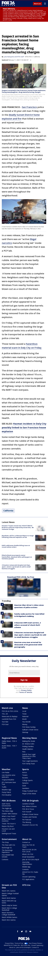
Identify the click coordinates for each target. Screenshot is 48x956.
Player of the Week (29, 794)
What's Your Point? (8, 816)
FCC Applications (28, 879)
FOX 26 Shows (9, 800)
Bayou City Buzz (8, 826)
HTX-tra (26, 885)
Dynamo (25, 783)
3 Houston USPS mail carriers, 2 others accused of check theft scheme (27, 625)
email (30, 931)
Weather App (6, 790)
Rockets (25, 778)
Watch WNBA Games (9, 917)
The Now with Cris (8, 845)
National (25, 716)
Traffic (4, 787)
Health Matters (27, 749)
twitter (22, 931)
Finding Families (28, 746)
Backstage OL (7, 848)
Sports (25, 769)
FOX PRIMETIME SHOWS (8, 856)
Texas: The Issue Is (9, 824)
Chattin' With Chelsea (9, 814)
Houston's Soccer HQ (30, 825)
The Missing (26, 822)
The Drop (5, 842)
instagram (26, 931)
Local (24, 711)
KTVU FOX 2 (29, 57)
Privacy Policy (26, 690)
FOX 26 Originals (30, 800)
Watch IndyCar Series (9, 905)
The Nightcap (6, 808)
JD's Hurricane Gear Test (9, 783)
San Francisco (29, 107)
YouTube (5, 722)
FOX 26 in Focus (28, 809)
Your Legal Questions (30, 761)
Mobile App (26, 867)
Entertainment (9, 839)
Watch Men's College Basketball (9, 909)
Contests (5, 859)
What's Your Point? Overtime (8, 820)
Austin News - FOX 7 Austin (9, 747)
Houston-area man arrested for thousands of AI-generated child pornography (28, 644)
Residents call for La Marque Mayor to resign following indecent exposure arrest (18, 536)
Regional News (9, 738)
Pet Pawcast (26, 820)
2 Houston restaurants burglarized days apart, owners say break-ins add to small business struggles (16, 566)
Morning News (29, 738)
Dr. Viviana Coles (28, 744)
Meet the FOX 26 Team (28, 846)
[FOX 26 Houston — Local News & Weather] (8, 3)
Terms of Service (25, 692)
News (25, 708)
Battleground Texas (9, 833)
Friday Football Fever (29, 791)
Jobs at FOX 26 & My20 (30, 859)
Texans (24, 775)
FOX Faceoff (26, 812)
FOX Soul (5, 724)
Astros (24, 772)
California (37, 57)
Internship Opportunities (27, 863)
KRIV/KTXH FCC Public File (30, 873)
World (24, 719)
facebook (17, 931)
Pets (23, 752)
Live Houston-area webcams (8, 776)
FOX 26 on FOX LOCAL (10, 711)
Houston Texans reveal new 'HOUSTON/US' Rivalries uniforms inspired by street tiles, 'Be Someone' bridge (18, 527)
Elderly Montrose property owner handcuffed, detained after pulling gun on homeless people (17, 557)
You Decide (26, 722)
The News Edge (7, 811)
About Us (26, 839)
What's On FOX (27, 854)
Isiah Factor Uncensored (6, 805)
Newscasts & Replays (9, 716)
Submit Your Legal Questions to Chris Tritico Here (29, 756)
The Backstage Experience (7, 851)
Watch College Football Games (10, 894)
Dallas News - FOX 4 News (9, 742)
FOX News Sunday (28, 727)
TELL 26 (5, 714)
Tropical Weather (8, 780)
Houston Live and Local (8, 830)
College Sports (27, 780)
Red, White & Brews (29, 806)
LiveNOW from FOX (9, 719)
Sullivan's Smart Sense (30, 730)
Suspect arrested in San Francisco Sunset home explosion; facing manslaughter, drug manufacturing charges (24, 91)
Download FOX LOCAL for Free (20, 577)
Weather (6, 769)
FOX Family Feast (28, 764)
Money (24, 724)
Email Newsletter (28, 857)
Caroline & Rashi (28, 804)
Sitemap (25, 732)
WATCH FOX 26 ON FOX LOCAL (29, 851)
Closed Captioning (28, 877)
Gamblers (25, 788)
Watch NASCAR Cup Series (9, 902)
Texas (24, 714)
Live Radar (5, 772)
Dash (24, 786)
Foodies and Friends (29, 817)
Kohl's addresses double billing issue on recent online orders (16, 546)
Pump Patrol (6, 792)
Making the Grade (28, 741)
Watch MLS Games (9, 920)
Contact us (26, 842)
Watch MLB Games (9, 898)
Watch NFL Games (8, 891)
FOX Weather (6, 795)
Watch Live (37, 4)
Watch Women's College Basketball (8, 914)
